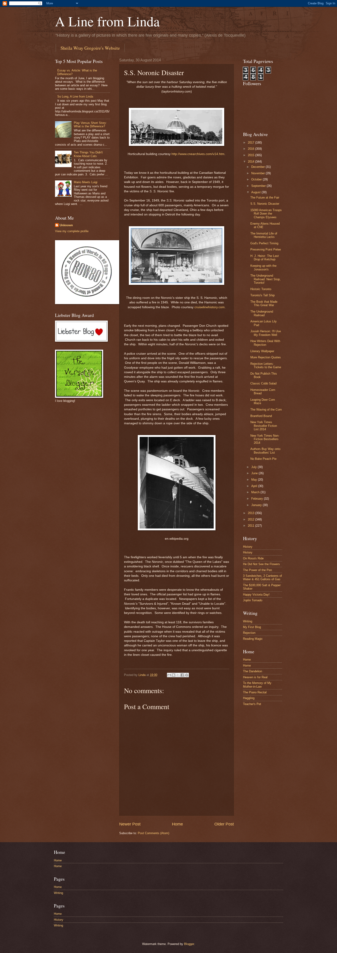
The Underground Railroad (261, 313)
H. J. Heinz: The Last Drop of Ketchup (264, 257)
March (255, 492)
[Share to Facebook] (182, 675)
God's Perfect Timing (264, 243)
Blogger (189, 944)
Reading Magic (253, 638)
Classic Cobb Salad (263, 383)
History (247, 546)
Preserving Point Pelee (265, 249)
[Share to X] (178, 675)
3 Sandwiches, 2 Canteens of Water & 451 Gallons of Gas (262, 577)
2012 (251, 519)
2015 (251, 155)
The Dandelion (252, 671)
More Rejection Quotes (265, 357)
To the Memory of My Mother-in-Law (257, 684)
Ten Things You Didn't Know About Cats (88, 154)
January (257, 505)
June (255, 473)
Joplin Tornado (252, 600)
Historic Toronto (260, 289)
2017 (251, 142)
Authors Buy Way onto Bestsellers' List (265, 450)
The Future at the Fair (264, 197)
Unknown (66, 225)
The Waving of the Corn (266, 409)
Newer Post (130, 824)
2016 (251, 148)
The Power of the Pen (257, 570)
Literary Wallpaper (262, 351)
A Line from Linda (107, 21)
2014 (251, 161)
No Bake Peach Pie (263, 458)
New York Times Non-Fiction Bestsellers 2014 (264, 439)
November (258, 173)
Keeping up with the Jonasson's (263, 267)
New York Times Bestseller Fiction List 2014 (263, 425)
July (254, 467)
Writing (247, 621)
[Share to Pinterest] (186, 675)
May (254, 479)
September (259, 186)
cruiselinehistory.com (209, 307)
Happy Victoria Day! (256, 594)
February (257, 498)
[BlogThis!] (173, 675)
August (256, 192)
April (254, 486)
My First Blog (252, 627)
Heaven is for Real (255, 677)
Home (177, 824)
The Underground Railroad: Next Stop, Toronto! (265, 279)
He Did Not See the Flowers (261, 564)
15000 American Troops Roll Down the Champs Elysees (266, 213)
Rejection (249, 632)
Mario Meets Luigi (85, 182)
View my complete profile (71, 231)
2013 (251, 513)
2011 (251, 525)
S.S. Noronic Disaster (264, 203)
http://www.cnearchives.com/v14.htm (197, 154)
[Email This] (169, 675)
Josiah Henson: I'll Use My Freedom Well (265, 332)
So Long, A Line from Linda (75, 96)
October (257, 179)
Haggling (248, 698)
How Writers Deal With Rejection (265, 342)
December (258, 167)
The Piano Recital (255, 692)
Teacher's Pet (252, 704)
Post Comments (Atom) (153, 833)
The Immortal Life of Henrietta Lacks (263, 235)
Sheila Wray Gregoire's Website (90, 48)
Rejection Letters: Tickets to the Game (265, 365)
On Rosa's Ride (253, 558)
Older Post (224, 824)
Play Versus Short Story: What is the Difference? (90, 124)
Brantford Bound (261, 416)
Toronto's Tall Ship (262, 295)
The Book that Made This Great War (263, 303)
